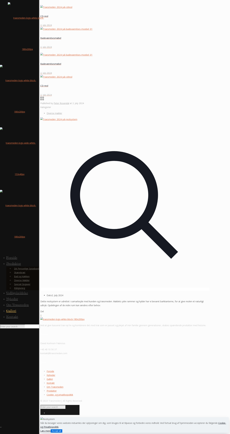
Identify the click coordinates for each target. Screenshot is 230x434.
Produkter (52, 390)
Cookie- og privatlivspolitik (60, 394)
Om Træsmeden (55, 386)
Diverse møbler (54, 113)
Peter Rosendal (61, 103)
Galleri (50, 379)
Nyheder (51, 375)
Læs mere (45, 430)
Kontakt (51, 382)
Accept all (56, 431)
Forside (50, 371)
